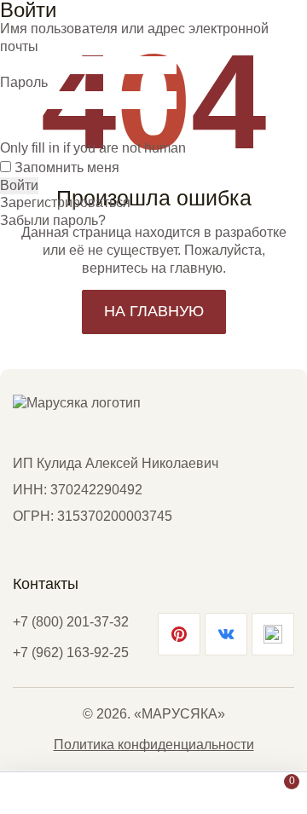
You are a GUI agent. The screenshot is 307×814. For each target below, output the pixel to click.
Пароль (24, 82)
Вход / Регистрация (217, 792)
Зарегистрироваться (65, 202)
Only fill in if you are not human (93, 148)
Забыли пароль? (53, 220)
